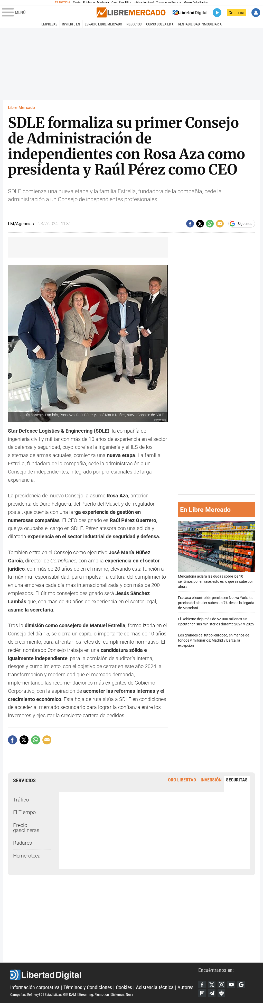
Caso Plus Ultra (121, 2)
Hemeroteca (27, 856)
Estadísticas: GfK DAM (60, 994)
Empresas (49, 24)
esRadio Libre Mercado (103, 24)
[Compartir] (190, 223)
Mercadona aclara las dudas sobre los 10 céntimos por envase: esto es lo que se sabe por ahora (215, 581)
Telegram (212, 993)
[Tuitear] (200, 223)
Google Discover (241, 984)
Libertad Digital (104, 975)
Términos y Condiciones (87, 987)
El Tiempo (24, 812)
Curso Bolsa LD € (160, 24)
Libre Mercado (21, 107)
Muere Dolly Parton (196, 2)
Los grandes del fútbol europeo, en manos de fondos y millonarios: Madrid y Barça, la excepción (213, 640)
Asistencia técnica (155, 987)
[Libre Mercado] (131, 12)
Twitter (212, 984)
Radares (22, 843)
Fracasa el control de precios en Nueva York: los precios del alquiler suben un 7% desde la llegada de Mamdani (216, 603)
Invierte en (71, 24)
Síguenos (245, 223)
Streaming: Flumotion (93, 994)
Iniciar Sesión (255, 12)
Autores (185, 987)
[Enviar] (210, 223)
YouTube (231, 984)
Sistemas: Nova (122, 994)
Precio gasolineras (26, 827)
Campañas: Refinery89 (26, 994)
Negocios (134, 24)
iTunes (221, 993)
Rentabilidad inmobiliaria (200, 24)
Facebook (202, 984)
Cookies (124, 987)
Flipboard (202, 993)
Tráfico (21, 800)
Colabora (236, 12)
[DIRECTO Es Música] (217, 12)
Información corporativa (35, 987)
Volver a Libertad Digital (190, 12)
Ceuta (76, 2)
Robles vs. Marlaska (96, 2)
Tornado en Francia (168, 2)
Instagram (221, 984)
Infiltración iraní (144, 2)
